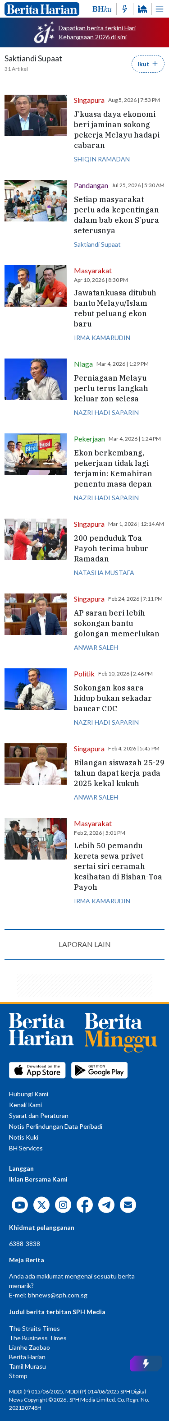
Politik (84, 673)
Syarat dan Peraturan (39, 1115)
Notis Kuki (23, 1137)
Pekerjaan (89, 438)
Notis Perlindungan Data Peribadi (55, 1126)
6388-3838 (24, 1243)
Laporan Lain (85, 944)
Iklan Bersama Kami (38, 1179)
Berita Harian (27, 1357)
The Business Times (38, 1338)
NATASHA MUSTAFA (104, 572)
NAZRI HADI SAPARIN (106, 412)
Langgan (21, 1168)
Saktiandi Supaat (97, 244)
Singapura (89, 100)
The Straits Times (34, 1328)
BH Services (26, 1148)
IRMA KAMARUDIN (102, 337)
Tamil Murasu (27, 1366)
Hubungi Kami (28, 1094)
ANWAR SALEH (96, 647)
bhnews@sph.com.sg (57, 1295)
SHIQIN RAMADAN (102, 159)
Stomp (18, 1376)
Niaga (83, 363)
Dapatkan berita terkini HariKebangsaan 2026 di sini (97, 32)
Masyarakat (93, 270)
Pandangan (91, 185)
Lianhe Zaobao (29, 1347)
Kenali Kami (25, 1104)
